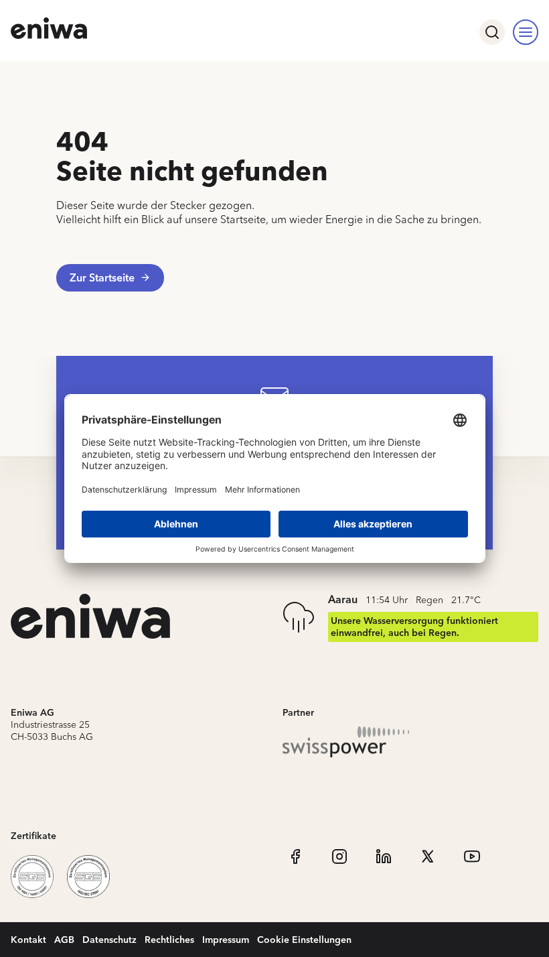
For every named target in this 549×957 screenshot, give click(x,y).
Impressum (225, 939)
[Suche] (492, 32)
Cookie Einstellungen (304, 939)
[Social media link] (295, 856)
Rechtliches (169, 939)
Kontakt (28, 939)
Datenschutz (109, 939)
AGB (64, 939)
